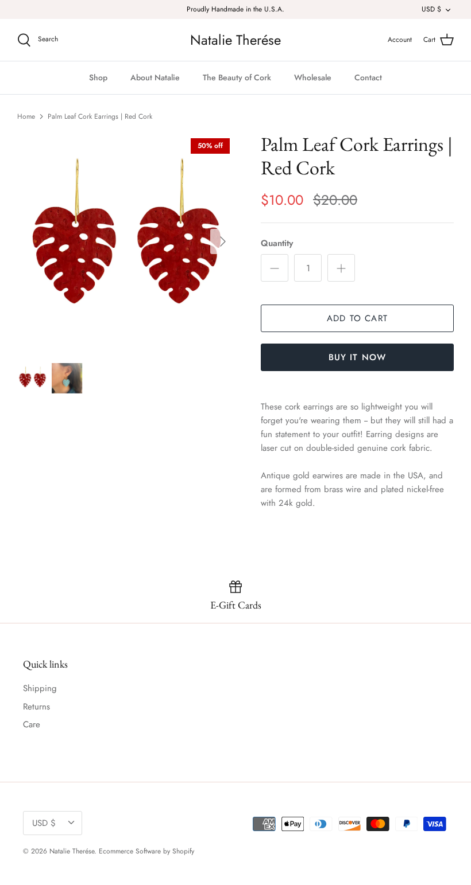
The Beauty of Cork (237, 77)
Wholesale (312, 77)
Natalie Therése (71, 851)
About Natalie (155, 77)
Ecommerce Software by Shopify (146, 851)
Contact (368, 77)
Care (31, 724)
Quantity (277, 243)
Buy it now (358, 357)
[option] (126, 241)
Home (26, 116)
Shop (98, 77)
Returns (36, 706)
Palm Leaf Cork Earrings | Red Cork (100, 116)
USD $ (431, 9)
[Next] (222, 241)
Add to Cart (357, 318)
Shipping (40, 688)
